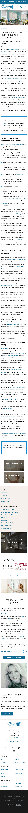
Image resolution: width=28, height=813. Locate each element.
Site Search (4, 786)
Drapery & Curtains (20, 762)
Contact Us (4, 776)
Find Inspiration (10, 479)
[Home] (7, 7)
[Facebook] (7, 741)
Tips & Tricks (18, 773)
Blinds (3, 759)
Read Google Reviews (14, 548)
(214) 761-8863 (13, 120)
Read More (7, 713)
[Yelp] (14, 741)
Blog (2, 773)
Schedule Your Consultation (14, 657)
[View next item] (16, 574)
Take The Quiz (10, 467)
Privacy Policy (18, 786)
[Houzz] (17, 741)
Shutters (4, 762)
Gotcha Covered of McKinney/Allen (12, 78)
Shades (16, 759)
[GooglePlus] (11, 741)
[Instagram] (20, 741)
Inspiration (4, 769)
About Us (4, 783)
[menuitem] (14, 496)
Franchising (17, 783)
